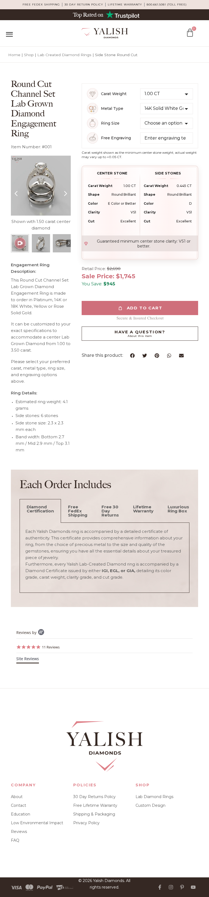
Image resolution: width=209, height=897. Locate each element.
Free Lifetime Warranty (95, 805)
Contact (18, 805)
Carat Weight (114, 94)
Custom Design (150, 805)
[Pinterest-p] (182, 887)
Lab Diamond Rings (154, 796)
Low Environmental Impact (37, 822)
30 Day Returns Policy (94, 796)
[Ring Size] (92, 123)
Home (14, 55)
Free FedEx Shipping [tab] (77, 511)
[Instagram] (171, 887)
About (17, 796)
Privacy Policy (86, 822)
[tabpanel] (104, 558)
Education (20, 814)
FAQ (15, 840)
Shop (29, 55)
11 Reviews (51, 647)
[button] (132, 355)
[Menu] (9, 34)
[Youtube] (193, 887)
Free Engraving (116, 138)
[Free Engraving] (92, 138)
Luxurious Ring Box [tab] (178, 509)
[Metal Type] (92, 108)
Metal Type (112, 108)
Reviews (19, 831)
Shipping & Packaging (94, 814)
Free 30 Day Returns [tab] (110, 511)
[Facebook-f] (160, 887)
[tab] (27, 659)
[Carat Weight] (92, 93)
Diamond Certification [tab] (40, 509)
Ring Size (110, 123)
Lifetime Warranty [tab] (143, 509)
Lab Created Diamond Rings (64, 55)
